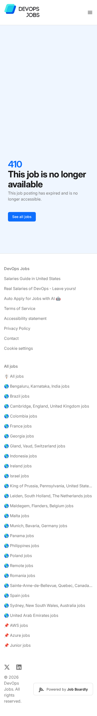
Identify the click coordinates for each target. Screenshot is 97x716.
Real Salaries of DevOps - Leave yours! (40, 288)
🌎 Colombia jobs (20, 416)
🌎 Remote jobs (18, 565)
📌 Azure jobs (17, 635)
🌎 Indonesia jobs (20, 455)
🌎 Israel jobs (16, 475)
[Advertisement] (48, 76)
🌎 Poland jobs (18, 555)
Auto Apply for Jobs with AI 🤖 (32, 298)
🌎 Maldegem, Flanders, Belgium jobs (38, 505)
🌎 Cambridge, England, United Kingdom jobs (46, 406)
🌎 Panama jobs (19, 535)
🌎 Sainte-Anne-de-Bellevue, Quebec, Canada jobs (48, 585)
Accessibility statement (25, 318)
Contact (11, 338)
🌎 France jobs (18, 426)
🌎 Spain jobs (16, 595)
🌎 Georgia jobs (19, 435)
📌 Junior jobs (17, 645)
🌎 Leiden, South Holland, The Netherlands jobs (48, 495)
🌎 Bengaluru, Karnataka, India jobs (36, 386)
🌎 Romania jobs (19, 575)
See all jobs (22, 217)
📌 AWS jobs (16, 625)
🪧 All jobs (14, 376)
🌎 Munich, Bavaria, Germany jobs (35, 525)
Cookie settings (18, 348)
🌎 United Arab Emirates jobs (31, 615)
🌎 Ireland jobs (18, 465)
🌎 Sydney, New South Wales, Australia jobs (44, 605)
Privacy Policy (17, 328)
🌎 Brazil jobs (16, 396)
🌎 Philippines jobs (21, 545)
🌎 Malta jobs (16, 515)
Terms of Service (19, 308)
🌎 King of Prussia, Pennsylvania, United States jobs (48, 485)
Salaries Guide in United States (32, 278)
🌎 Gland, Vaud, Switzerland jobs (34, 445)
